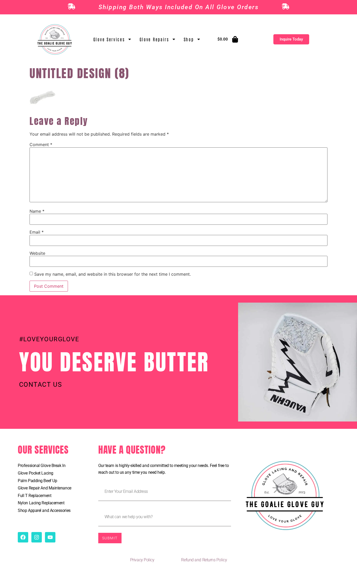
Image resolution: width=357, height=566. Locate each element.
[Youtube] (50, 537)
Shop (189, 39)
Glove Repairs (154, 39)
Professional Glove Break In (41, 465)
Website (37, 253)
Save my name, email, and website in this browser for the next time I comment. (112, 274)
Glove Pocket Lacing (35, 473)
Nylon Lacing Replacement (41, 502)
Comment (41, 144)
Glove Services (109, 39)
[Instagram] (36, 537)
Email (37, 232)
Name (37, 211)
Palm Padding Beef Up (37, 480)
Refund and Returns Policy (204, 559)
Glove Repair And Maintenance (44, 488)
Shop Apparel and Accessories (44, 510)
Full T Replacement (34, 495)
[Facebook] (23, 537)
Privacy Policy (142, 559)
